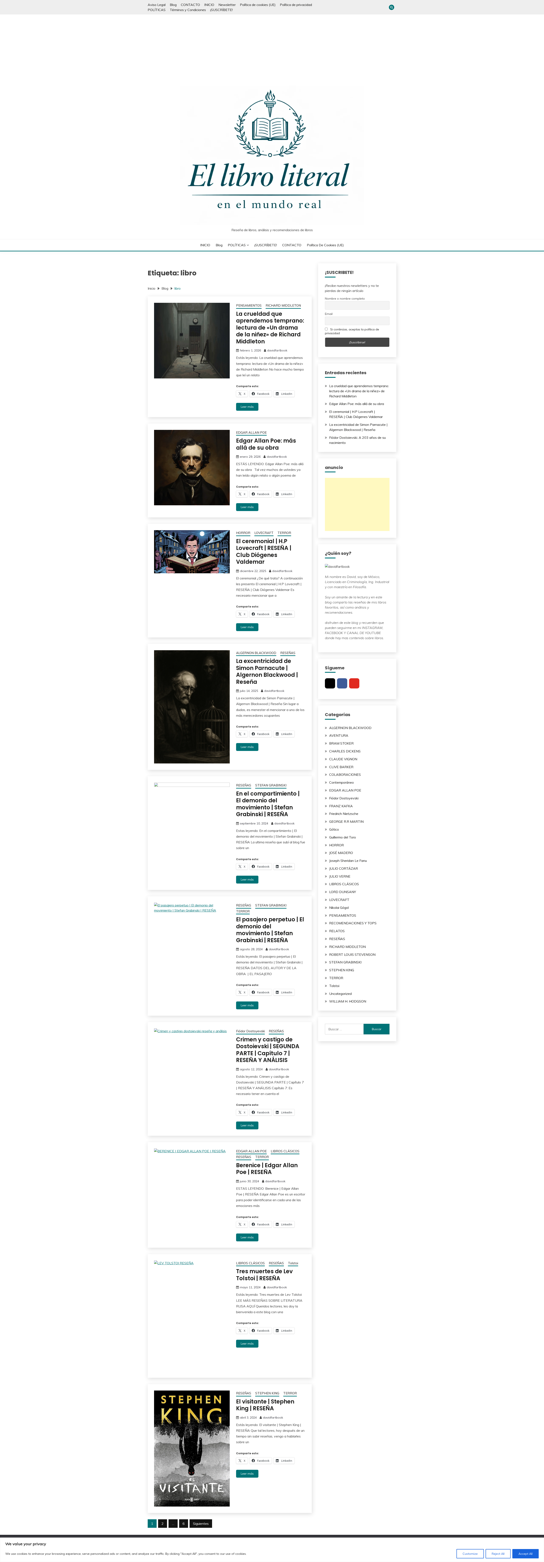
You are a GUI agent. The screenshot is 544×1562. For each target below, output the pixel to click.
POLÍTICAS (157, 10)
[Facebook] (342, 683)
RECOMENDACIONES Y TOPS (353, 923)
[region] (272, 1550)
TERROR (284, 533)
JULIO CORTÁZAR (343, 868)
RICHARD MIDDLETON (283, 305)
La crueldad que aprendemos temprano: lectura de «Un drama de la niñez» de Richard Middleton (270, 327)
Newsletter (227, 5)
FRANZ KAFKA (341, 806)
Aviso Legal (157, 5)
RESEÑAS (287, 653)
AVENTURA (338, 735)
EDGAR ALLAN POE (251, 433)
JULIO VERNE (339, 876)
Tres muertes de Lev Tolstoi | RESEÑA (264, 1274)
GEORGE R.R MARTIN (346, 821)
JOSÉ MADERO (341, 853)
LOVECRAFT (263, 533)
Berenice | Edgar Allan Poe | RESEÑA (267, 1168)
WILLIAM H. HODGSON (347, 1001)
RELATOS (337, 931)
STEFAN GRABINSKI (270, 785)
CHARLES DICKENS (345, 751)
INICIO (209, 5)
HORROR (243, 533)
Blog (173, 5)
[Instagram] (330, 683)
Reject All (498, 1554)
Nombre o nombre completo (345, 298)
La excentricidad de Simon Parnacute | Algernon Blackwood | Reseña (267, 671)
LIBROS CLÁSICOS (285, 1151)
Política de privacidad (296, 5)
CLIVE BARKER (341, 767)
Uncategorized (340, 993)
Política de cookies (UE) (258, 5)
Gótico (334, 829)
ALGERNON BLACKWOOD (256, 653)
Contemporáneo (341, 782)
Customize (470, 1554)
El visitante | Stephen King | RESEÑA (265, 1405)
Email (329, 314)
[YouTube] (354, 683)
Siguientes (201, 1523)
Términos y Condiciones (188, 10)
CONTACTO (190, 5)
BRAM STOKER (341, 743)
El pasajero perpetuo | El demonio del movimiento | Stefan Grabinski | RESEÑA (270, 930)
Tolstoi (293, 1263)
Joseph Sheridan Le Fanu (348, 860)
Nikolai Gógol (339, 907)
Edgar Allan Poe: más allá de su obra (266, 444)
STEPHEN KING (267, 1393)
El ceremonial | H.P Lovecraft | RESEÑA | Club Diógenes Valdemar (263, 551)
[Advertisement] (272, 46)
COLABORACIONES (345, 774)
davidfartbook (277, 350)
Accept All (525, 1554)
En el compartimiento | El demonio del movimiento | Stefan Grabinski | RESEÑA (268, 804)
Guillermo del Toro (342, 837)
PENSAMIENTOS (249, 305)
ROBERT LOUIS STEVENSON (352, 954)
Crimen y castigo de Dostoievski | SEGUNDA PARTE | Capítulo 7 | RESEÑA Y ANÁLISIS (267, 1050)
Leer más (247, 407)
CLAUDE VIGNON (343, 759)
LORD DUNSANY (342, 892)
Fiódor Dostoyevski (250, 1031)
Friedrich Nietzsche (343, 813)
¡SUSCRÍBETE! (221, 10)
